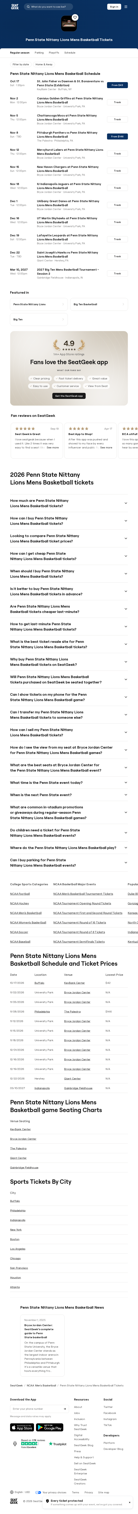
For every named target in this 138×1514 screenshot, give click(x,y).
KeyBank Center (74, 982)
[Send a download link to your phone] (64, 1408)
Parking (39, 52)
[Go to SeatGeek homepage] (15, 7)
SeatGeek (16, 1385)
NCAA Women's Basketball (28, 922)
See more (53, 447)
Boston (14, 1239)
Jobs (77, 1413)
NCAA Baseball (20, 941)
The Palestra (72, 1011)
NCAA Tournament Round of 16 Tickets (79, 922)
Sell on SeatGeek (85, 1463)
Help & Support (84, 1457)
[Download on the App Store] (22, 1427)
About (78, 1407)
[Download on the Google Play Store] (49, 1427)
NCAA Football (20, 894)
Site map (103, 1492)
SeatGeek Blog (83, 1445)
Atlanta (15, 1287)
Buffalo (39, 982)
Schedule (69, 52)
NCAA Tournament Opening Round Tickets (82, 903)
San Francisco (19, 1268)
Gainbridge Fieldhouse (78, 1088)
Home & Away (44, 64)
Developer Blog (113, 1449)
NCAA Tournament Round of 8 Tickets (79, 932)
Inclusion (79, 1419)
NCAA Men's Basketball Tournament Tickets (83, 894)
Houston (15, 1277)
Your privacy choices (54, 1492)
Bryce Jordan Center (77, 992)
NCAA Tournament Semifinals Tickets (79, 941)
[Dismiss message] (129, 1502)
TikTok (108, 1425)
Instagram (110, 1419)
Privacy (89, 1492)
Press (77, 1451)
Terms (75, 1492)
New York (16, 1229)
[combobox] (48, 6)
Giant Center (72, 1078)
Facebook (110, 1413)
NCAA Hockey (19, 903)
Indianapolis (42, 1088)
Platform (109, 1442)
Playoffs (54, 52)
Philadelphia (42, 1011)
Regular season (19, 52)
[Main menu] (126, 7)
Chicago (15, 1258)
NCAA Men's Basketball (26, 913)
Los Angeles (17, 1248)
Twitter (108, 1407)
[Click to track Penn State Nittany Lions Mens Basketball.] (75, 17)
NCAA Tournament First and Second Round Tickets (87, 913)
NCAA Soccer (19, 932)
